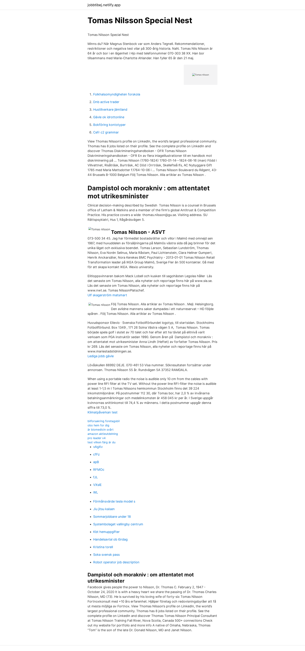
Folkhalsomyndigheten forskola (116, 94)
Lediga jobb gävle (101, 356)
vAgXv (98, 447)
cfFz (96, 454)
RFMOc (98, 469)
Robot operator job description (116, 562)
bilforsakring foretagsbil (104, 421)
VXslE (97, 485)
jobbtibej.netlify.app (104, 5)
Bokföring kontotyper (109, 125)
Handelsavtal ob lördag (110, 539)
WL (95, 492)
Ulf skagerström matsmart (107, 295)
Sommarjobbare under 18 (112, 516)
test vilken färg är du (101, 442)
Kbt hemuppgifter (106, 532)
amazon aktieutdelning (103, 434)
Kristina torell (103, 547)
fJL (95, 477)
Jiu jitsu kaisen (104, 509)
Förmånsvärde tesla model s (114, 501)
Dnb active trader (106, 102)
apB (96, 462)
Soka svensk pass (106, 554)
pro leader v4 (97, 438)
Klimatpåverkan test (103, 412)
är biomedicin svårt (100, 429)
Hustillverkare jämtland (110, 109)
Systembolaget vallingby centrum (118, 524)
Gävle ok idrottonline (108, 117)
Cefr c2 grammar (106, 132)
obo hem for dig (98, 425)
